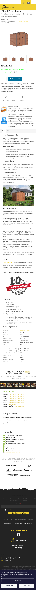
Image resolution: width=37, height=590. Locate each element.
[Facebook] (18, 534)
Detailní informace (7, 92)
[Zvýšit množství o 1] (7, 78)
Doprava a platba (28, 523)
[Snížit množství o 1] (7, 80)
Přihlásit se (15, 513)
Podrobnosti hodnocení (22, 21)
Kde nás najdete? (21, 540)
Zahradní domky (25, 330)
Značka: (6, 23)
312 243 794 (8, 560)
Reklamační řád (17, 523)
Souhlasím (26, 586)
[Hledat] (24, 3)
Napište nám (7, 523)
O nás (6, 519)
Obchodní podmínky (20, 519)
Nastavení (18, 580)
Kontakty (30, 519)
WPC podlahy (12, 264)
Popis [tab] (3, 130)
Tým (11, 519)
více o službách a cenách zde (12, 452)
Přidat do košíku (16, 79)
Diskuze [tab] (9, 130)
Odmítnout (9, 586)
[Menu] (28, 3)
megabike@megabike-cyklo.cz (13, 558)
